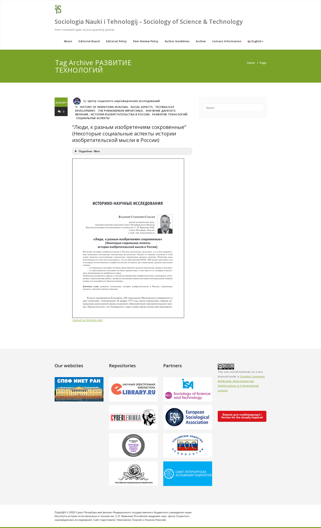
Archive (201, 41)
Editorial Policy (116, 41)
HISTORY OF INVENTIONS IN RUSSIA (104, 107)
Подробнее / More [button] (89, 151)
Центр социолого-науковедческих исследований (124, 101)
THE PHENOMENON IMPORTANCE (120, 110)
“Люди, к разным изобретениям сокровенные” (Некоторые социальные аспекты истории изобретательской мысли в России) (129, 133)
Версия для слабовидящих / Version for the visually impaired (242, 416)
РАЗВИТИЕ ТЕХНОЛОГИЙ (169, 114)
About (68, 41)
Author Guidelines (177, 41)
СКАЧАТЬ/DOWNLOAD (87, 320)
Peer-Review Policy (145, 41)
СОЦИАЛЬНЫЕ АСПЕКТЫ (93, 118)
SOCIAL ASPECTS (141, 107)
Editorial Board (89, 41)
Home (251, 63)
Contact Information (226, 41)
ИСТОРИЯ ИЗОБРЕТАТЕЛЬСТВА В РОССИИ (120, 114)
